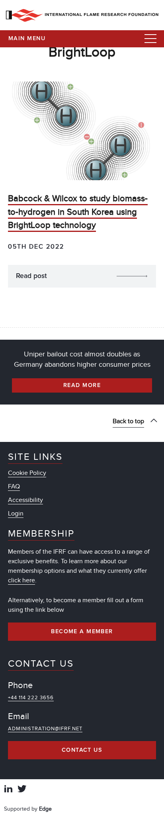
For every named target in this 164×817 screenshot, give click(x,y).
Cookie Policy (27, 473)
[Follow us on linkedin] (8, 789)
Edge (45, 808)
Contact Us (82, 750)
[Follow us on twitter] (22, 789)
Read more (82, 385)
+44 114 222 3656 (31, 697)
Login (15, 513)
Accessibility (25, 500)
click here (21, 580)
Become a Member (82, 631)
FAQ (14, 486)
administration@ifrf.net (45, 729)
